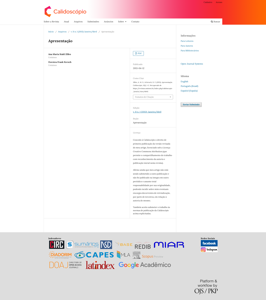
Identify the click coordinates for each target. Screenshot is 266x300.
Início (51, 31)
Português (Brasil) (189, 86)
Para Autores (187, 46)
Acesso (219, 2)
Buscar (216, 21)
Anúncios (108, 21)
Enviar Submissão (191, 104)
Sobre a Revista (51, 21)
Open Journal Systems (192, 63)
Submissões (93, 21)
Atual (66, 21)
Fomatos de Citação (144, 97)
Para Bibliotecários (190, 50)
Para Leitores (187, 41)
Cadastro (208, 2)
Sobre (121, 21)
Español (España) (189, 90)
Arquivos (78, 21)
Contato (135, 21)
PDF (139, 53)
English (184, 81)
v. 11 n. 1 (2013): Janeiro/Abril (84, 31)
